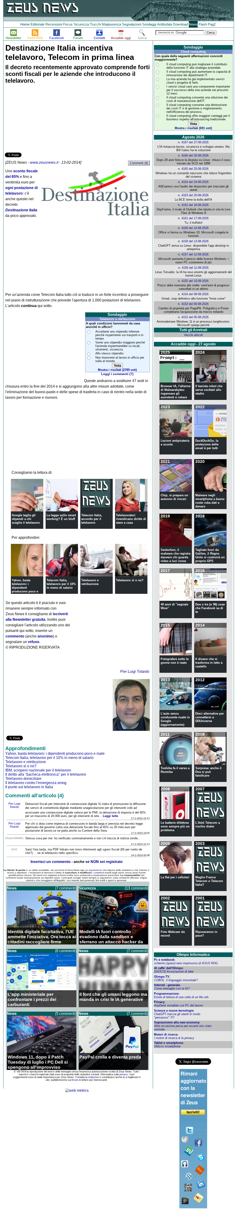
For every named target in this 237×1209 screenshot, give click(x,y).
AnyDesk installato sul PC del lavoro (178, 1005)
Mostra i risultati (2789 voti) (117, 370)
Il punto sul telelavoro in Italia (29, 787)
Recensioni (53, 24)
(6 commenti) (65, 951)
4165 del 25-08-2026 (195, 168)
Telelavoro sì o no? (129, 580)
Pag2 (212, 24)
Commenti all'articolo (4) (34, 795)
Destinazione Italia (21, 210)
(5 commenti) (65, 1014)
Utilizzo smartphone (167, 1046)
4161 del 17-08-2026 (195, 218)
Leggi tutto (110, 816)
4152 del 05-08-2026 (195, 317)
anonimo (45, 636)
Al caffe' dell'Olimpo (168, 968)
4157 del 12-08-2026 (195, 254)
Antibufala (164, 24)
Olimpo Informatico (193, 955)
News (193, 24)
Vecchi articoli (193, 335)
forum (75, 1079)
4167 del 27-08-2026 (195, 142)
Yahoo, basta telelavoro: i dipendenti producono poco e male (25, 587)
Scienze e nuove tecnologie (173, 1010)
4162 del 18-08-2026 (195, 205)
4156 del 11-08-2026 (195, 267)
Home (25, 24)
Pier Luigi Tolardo (134, 671)
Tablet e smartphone (168, 1043)
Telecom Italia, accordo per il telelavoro (91, 518)
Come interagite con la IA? (172, 988)
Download (180, 24)
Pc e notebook (164, 959)
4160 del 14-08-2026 (195, 228)
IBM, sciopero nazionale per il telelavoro (38, 770)
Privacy (159, 1002)
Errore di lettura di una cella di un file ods (181, 997)
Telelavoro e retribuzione (90, 582)
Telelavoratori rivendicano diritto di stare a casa (131, 518)
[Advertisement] (39, 119)
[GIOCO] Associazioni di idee (173, 971)
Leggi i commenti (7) (117, 374)
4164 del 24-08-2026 (195, 182)
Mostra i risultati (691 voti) (193, 128)
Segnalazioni (131, 24)
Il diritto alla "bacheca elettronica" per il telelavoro (45, 774)
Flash (203, 24)
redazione (93, 1077)
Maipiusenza (111, 24)
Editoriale (37, 24)
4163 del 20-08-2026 (195, 195)
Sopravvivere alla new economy (177, 1022)
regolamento (95, 870)
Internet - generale (167, 985)
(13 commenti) (136, 888)
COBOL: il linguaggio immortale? (176, 980)
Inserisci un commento (51, 862)
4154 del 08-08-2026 (195, 294)
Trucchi (95, 24)
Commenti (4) (139, 163)
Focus (68, 24)
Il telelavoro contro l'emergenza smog (35, 783)
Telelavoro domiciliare (23, 779)
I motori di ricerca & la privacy (174, 1038)
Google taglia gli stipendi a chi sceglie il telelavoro (26, 518)
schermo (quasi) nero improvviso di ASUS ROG (186, 963)
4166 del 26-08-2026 (195, 155)
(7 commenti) (65, 888)
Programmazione (166, 993)
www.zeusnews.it (44, 162)
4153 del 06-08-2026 (195, 304)
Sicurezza (81, 24)
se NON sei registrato (104, 862)
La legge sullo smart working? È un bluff (61, 517)
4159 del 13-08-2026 (195, 241)
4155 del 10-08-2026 (195, 281)
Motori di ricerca (166, 1034)
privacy (123, 1074)
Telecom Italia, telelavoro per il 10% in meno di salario (61, 583)
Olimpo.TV (161, 976)
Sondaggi (149, 24)
